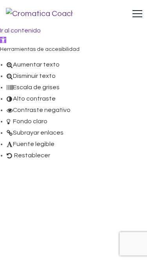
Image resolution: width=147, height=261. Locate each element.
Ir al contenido (20, 30)
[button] (3, 40)
